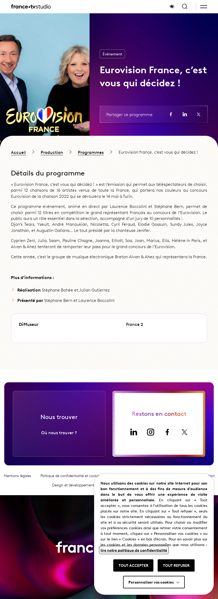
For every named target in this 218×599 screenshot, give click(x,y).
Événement (112, 53)
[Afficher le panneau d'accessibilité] (172, 6)
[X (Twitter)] (184, 432)
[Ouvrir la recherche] (185, 6)
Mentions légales (17, 475)
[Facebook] (167, 432)
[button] (203, 6)
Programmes (91, 152)
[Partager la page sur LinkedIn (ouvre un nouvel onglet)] (184, 114)
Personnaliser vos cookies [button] (151, 582)
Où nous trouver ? (59, 432)
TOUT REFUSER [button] (176, 565)
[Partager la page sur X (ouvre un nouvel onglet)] (198, 114)
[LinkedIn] (133, 432)
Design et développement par (85, 484)
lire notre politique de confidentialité (133, 550)
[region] (109, 152)
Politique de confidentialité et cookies (70, 475)
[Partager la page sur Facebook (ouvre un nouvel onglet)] (171, 114)
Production (52, 152)
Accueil (18, 152)
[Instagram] (150, 432)
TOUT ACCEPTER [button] (133, 565)
